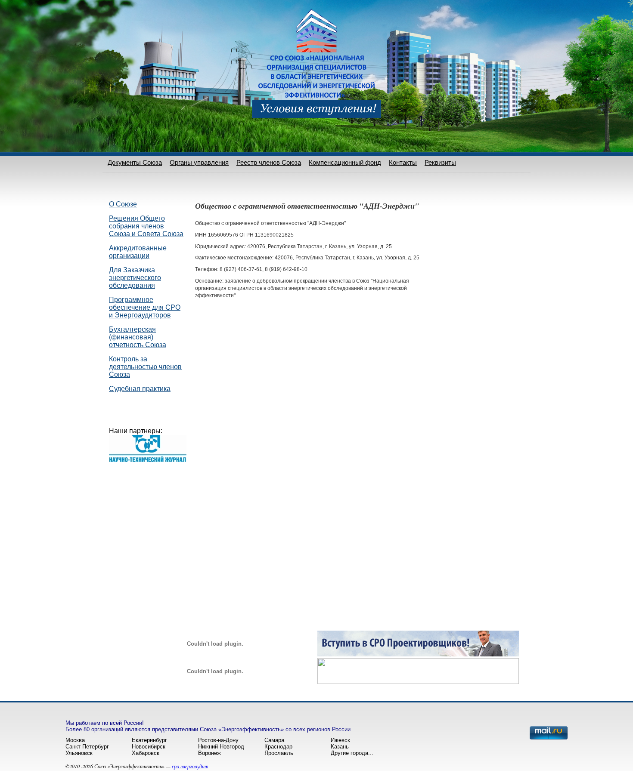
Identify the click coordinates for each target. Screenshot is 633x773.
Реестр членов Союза (268, 162)
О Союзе (123, 204)
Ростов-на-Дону (218, 740)
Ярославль (278, 753)
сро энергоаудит (190, 766)
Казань (340, 746)
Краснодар (278, 746)
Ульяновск (79, 753)
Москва (75, 740)
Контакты (403, 162)
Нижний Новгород (221, 746)
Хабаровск (145, 753)
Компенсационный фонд (345, 162)
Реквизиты (440, 162)
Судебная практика (140, 388)
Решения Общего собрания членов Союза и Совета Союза (146, 226)
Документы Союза (135, 162)
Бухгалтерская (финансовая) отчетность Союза (137, 337)
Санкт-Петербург (87, 746)
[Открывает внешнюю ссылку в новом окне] (418, 654)
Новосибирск (148, 746)
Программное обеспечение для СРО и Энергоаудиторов (144, 307)
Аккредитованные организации (138, 251)
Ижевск (340, 740)
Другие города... (352, 753)
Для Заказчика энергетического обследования (135, 277)
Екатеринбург (149, 740)
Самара (274, 740)
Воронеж (209, 753)
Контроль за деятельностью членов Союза (145, 366)
